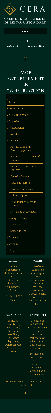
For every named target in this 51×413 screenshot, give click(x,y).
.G (31, 385)
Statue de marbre (20, 183)
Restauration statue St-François (24, 168)
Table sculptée (18, 196)
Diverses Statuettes (21, 189)
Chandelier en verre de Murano (23, 203)
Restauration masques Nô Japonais (25, 158)
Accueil (13, 102)
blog (11, 250)
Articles (13, 237)
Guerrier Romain (20, 176)
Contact (13, 244)
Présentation (16, 109)
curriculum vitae (18, 115)
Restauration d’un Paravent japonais (20, 148)
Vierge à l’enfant (20, 218)
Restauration (16, 128)
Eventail (15, 225)
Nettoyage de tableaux (23, 212)
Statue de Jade (18, 231)
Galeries (13, 141)
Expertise (14, 121)
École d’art (15, 134)
